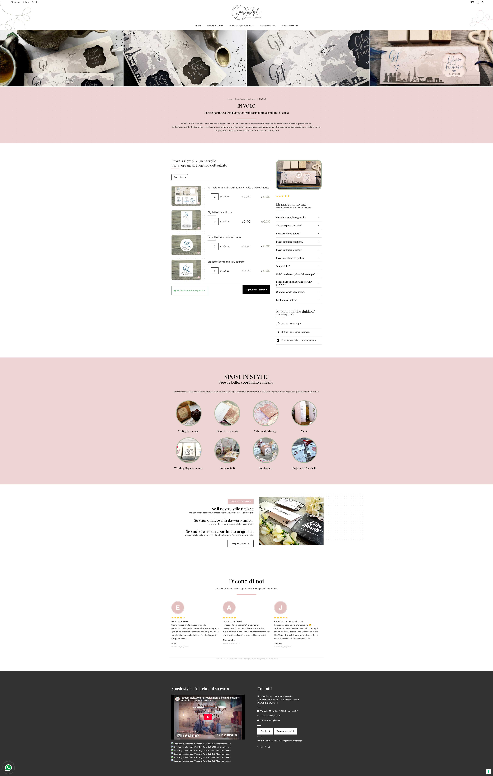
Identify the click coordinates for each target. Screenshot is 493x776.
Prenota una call (284, 731)
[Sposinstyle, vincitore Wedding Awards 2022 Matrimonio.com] (201, 750)
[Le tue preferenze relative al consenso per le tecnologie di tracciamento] (488, 771)
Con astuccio (180, 177)
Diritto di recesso (294, 740)
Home (229, 99)
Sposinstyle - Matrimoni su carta (200, 688)
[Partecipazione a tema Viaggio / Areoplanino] (305, 58)
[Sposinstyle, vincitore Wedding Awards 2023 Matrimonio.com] (201, 754)
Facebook (273, 658)
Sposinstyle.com (259, 658)
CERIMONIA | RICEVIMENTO (241, 25)
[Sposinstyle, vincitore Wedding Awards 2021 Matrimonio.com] (201, 747)
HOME (198, 25)
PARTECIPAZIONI (215, 25)
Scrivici (35, 2)
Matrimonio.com (234, 658)
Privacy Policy (263, 740)
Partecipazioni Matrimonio (245, 99)
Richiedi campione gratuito (191, 290)
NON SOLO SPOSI (290, 25)
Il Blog (26, 2)
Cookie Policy (278, 740)
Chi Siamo (15, 2)
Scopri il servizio (239, 543)
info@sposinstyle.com (270, 720)
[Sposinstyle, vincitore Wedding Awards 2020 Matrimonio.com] (201, 744)
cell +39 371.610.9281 (270, 715)
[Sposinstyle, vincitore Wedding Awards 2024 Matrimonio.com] (201, 757)
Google (247, 658)
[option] (182, 58)
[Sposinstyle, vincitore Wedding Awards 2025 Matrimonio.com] (201, 761)
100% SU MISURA (268, 25)
